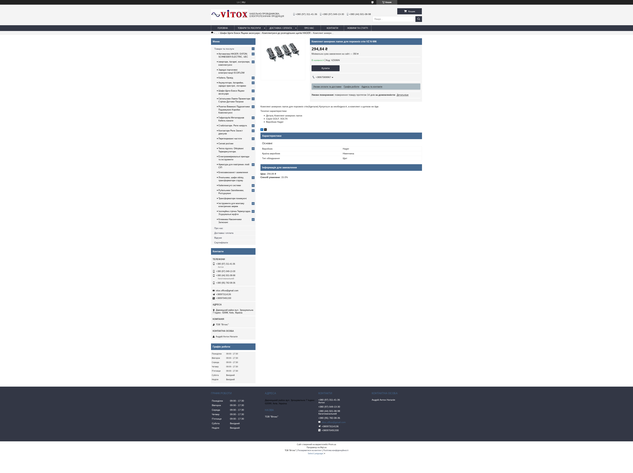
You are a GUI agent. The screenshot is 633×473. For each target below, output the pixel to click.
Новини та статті (357, 28)
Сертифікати (221, 242)
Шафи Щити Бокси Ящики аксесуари (240, 33)
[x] (265, 130)
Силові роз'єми (225, 143)
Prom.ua (332, 444)
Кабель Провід (225, 77)
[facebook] (261, 130)
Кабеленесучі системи (229, 185)
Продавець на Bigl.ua (317, 447)
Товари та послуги (249, 28)
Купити (326, 68)
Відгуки (218, 237)
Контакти (332, 28)
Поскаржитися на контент (310, 450)
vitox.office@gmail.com (227, 290)
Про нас (218, 228)
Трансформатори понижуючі (232, 198)
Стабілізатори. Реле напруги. (232, 125)
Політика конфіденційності (335, 450)
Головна (223, 28)
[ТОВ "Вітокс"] (229, 19)
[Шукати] (418, 19)
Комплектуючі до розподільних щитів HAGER (286, 33)
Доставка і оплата (281, 28)
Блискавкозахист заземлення (233, 172)
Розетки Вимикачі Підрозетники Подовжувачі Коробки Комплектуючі (234, 109)
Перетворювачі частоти (230, 138)
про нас (309, 28)
